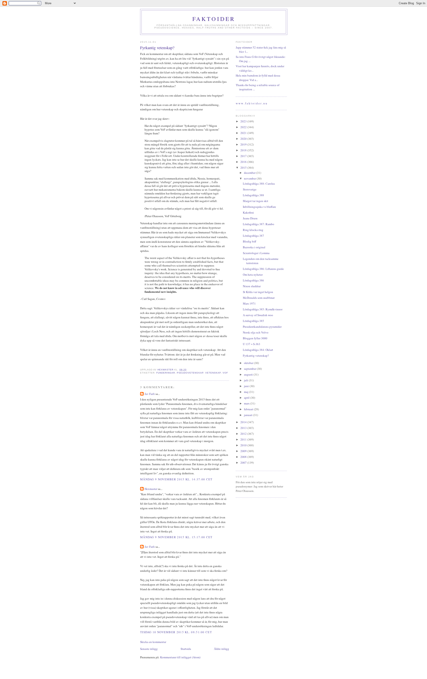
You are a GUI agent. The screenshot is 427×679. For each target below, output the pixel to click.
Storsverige (249, 189)
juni (247, 386)
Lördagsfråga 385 (253, 321)
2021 (243, 133)
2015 (243, 168)
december (250, 173)
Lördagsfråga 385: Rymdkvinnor (262, 309)
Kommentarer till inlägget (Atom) (180, 657)
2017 (243, 156)
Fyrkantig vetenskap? (256, 356)
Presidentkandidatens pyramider (262, 327)
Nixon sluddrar (252, 286)
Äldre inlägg (221, 649)
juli (246, 380)
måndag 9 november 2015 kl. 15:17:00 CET (176, 537)
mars (247, 403)
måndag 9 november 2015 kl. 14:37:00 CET (176, 479)
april (247, 398)
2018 (243, 150)
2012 (243, 434)
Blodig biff (249, 241)
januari (248, 415)
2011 (243, 439)
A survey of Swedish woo (258, 315)
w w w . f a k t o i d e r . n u (251, 103)
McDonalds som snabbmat (259, 298)
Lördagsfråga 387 (253, 236)
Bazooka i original (254, 247)
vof (225, 373)
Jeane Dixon (250, 218)
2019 (243, 144)
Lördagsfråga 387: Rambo (258, 224)
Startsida (186, 649)
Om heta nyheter (253, 275)
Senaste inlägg (149, 649)
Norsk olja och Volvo (255, 332)
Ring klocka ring (253, 230)
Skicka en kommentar (153, 642)
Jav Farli (150, 394)
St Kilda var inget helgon (258, 292)
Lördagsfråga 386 (253, 280)
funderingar (165, 373)
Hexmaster (151, 489)
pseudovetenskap (190, 373)
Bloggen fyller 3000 (255, 338)
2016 (243, 162)
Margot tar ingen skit (255, 201)
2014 (243, 422)
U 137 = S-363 (251, 344)
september (250, 369)
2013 (243, 428)
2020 (243, 139)
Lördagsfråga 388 (253, 195)
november (250, 178)
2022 (243, 127)
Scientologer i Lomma (256, 253)
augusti (249, 374)
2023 (243, 121)
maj (246, 392)
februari (249, 409)
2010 (243, 445)
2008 (243, 457)
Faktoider (213, 18)
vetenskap (213, 373)
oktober (249, 363)
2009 (243, 451)
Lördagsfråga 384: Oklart (258, 350)
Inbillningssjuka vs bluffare (259, 207)
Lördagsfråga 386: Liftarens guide (263, 269)
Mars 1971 (249, 303)
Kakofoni (248, 212)
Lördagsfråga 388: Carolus (259, 184)
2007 (243, 463)
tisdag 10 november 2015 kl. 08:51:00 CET (176, 632)
